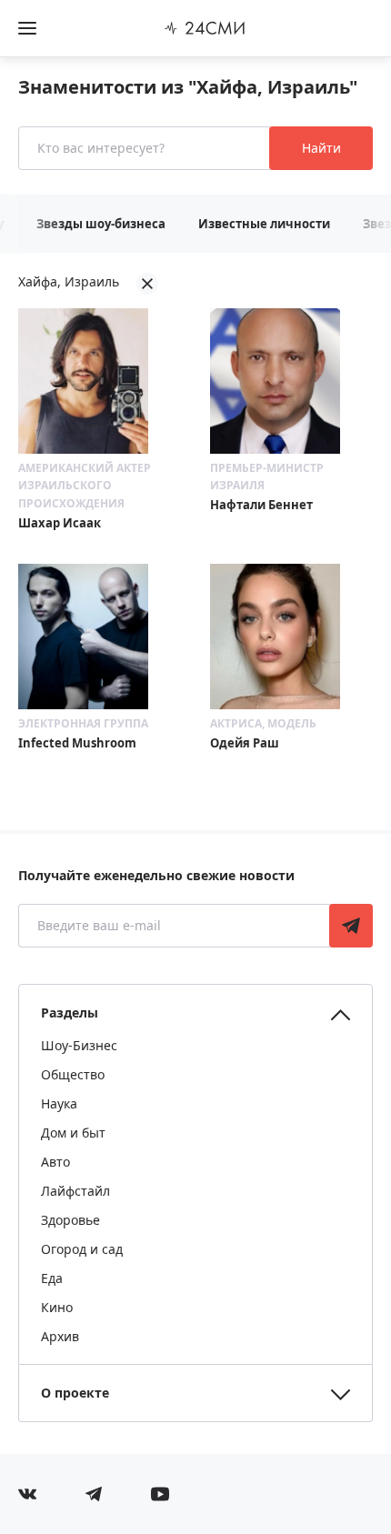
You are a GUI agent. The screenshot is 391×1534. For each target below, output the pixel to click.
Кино (57, 1307)
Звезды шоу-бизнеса (100, 224)
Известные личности (264, 224)
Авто (55, 1161)
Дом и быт (73, 1132)
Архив (60, 1336)
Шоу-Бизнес (79, 1045)
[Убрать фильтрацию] (147, 284)
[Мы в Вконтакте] (27, 1494)
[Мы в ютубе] (160, 1494)
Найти (321, 147)
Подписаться (351, 925)
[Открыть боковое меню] (27, 28)
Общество (73, 1074)
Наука (59, 1103)
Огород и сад (82, 1249)
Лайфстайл (75, 1190)
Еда (52, 1278)
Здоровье (70, 1219)
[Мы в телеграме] (94, 1494)
